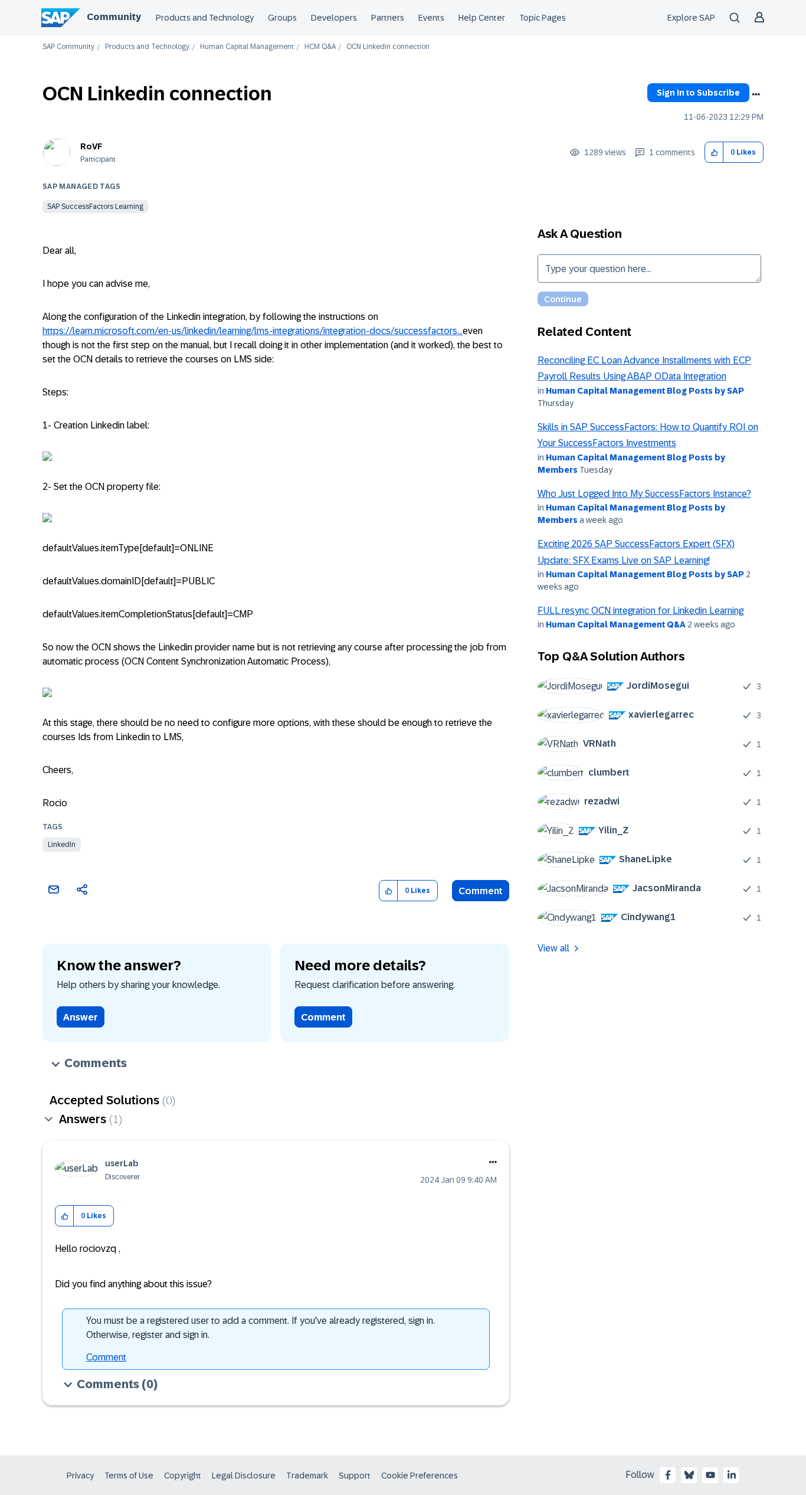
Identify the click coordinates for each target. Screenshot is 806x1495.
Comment (480, 891)
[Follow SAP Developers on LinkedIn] (731, 1475)
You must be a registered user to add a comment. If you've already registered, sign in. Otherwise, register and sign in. (260, 1328)
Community (114, 17)
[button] (714, 152)
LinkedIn (62, 844)
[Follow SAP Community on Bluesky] (689, 1475)
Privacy (80, 1475)
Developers (334, 17)
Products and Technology (205, 17)
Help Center (481, 17)
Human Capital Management (247, 47)
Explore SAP (691, 17)
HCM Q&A (320, 47)
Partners (387, 17)
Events (431, 17)
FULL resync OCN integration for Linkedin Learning (640, 611)
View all (553, 948)
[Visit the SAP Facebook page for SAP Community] (668, 1475)
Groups (282, 17)
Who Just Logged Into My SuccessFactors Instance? (644, 494)
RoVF (91, 146)
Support (355, 1475)
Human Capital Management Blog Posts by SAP (645, 390)
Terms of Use (128, 1475)
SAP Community (68, 47)
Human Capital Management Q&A (616, 624)
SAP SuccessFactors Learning (95, 206)
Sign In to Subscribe (698, 92)
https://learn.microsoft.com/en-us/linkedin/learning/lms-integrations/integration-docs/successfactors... (252, 331)
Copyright (182, 1475)
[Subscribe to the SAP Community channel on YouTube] (710, 1475)
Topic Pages (542, 17)
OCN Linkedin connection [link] (388, 47)
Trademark (307, 1475)
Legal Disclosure (244, 1475)
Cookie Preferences (419, 1475)
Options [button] (756, 94)
